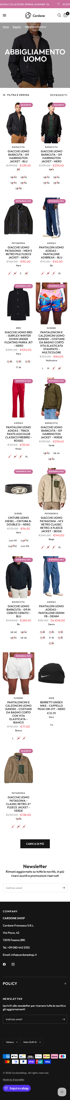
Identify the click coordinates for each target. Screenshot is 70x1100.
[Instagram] (16, 964)
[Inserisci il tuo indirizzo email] (63, 887)
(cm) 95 (24, 540)
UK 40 (13, 177)
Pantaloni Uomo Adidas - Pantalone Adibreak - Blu (51, 252)
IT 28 (42, 632)
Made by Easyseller (13, 1079)
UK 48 (18, 188)
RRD (18, 328)
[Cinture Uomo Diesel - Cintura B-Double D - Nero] (18, 489)
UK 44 (13, 182)
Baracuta (18, 147)
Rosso (18, 448)
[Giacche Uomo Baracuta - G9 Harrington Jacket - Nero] (51, 122)
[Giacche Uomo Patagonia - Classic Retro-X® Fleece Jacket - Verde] (18, 768)
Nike (51, 698)
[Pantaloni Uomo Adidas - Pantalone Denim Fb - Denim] (51, 577)
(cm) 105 (25, 546)
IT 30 (51, 632)
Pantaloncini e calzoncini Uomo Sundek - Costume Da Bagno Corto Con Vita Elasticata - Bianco (18, 712)
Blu (18, 169)
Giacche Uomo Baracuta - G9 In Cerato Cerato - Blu (18, 611)
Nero (51, 169)
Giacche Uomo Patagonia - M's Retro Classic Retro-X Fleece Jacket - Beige (51, 524)
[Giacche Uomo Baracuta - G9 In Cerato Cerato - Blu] (18, 577)
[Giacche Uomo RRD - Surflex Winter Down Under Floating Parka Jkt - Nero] (18, 303)
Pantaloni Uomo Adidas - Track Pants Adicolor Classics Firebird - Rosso (18, 434)
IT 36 (51, 643)
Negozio (17, 26)
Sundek (51, 328)
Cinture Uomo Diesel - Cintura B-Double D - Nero (18, 521)
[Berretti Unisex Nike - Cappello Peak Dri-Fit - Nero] (51, 673)
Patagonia (18, 243)
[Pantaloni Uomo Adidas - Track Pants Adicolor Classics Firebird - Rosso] (18, 398)
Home (6, 26)
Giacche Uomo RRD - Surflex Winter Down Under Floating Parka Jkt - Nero (18, 339)
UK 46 (24, 182)
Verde (51, 445)
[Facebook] (7, 964)
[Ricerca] (59, 15)
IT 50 (18, 361)
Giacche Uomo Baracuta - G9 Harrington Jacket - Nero (51, 156)
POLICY (10, 983)
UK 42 (24, 177)
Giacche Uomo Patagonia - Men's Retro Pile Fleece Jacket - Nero (18, 252)
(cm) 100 (12, 546)
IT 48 (9, 361)
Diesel (18, 513)
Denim (51, 624)
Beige (51, 539)
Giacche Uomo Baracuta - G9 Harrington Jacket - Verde (51, 432)
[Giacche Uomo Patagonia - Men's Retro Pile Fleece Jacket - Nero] (18, 219)
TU (51, 724)
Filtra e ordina (18, 94)
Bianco (18, 730)
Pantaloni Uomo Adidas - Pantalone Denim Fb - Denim (51, 611)
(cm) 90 (13, 540)
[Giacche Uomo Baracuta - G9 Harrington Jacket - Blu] (18, 122)
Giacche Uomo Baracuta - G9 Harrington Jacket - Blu (18, 156)
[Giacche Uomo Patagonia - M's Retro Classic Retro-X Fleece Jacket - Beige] (51, 489)
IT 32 (60, 632)
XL (26, 273)
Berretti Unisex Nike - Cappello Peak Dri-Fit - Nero (51, 706)
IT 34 (51, 637)
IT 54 (18, 367)
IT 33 (42, 637)
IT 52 (27, 361)
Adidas (51, 243)
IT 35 (60, 637)
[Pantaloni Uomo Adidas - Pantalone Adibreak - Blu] (51, 219)
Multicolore (51, 360)
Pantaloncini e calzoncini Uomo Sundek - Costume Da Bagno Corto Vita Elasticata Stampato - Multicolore (51, 342)
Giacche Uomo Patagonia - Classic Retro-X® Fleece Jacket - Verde (18, 804)
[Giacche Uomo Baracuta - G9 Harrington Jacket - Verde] (51, 398)
